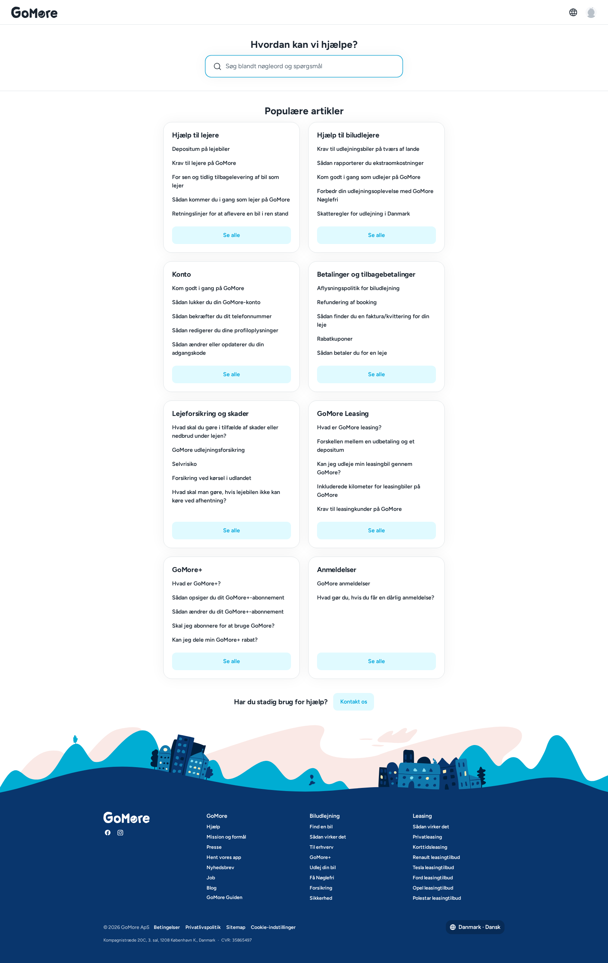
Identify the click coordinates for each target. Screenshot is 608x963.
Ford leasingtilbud (433, 878)
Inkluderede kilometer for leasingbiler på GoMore (368, 490)
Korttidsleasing (430, 847)
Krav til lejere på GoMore (204, 163)
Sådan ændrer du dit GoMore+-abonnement (228, 611)
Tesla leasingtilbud (433, 868)
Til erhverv (322, 847)
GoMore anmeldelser (343, 583)
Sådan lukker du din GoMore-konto (216, 302)
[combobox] (304, 66)
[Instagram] (120, 832)
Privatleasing (427, 837)
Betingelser (167, 927)
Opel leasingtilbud (433, 888)
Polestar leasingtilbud (437, 898)
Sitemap (235, 927)
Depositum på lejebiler (201, 149)
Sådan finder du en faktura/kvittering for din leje (373, 320)
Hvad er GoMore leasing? (349, 427)
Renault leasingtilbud (436, 857)
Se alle (231, 235)
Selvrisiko (184, 464)
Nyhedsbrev (220, 868)
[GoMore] (34, 12)
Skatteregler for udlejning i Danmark (363, 213)
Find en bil (321, 827)
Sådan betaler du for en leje (352, 352)
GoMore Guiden (224, 897)
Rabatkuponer (335, 338)
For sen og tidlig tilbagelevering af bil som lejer (225, 181)
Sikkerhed (321, 898)
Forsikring (321, 888)
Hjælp (213, 827)
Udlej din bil (323, 868)
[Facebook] (107, 832)
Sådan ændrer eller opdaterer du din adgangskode (218, 348)
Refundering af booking (347, 302)
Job (211, 878)
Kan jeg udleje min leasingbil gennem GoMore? (364, 468)
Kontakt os (353, 701)
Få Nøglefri (322, 878)
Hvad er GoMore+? (196, 583)
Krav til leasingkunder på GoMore (359, 509)
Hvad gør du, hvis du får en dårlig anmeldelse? (375, 597)
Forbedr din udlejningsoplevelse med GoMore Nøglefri (375, 195)
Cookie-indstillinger (273, 927)
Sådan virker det (328, 837)
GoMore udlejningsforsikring (208, 450)
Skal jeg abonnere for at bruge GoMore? (223, 625)
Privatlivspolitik (203, 927)
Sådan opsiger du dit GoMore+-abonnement (228, 597)
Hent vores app (224, 857)
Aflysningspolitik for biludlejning (358, 288)
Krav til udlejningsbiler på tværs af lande (368, 149)
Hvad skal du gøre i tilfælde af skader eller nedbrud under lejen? (225, 431)
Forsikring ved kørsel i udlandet (211, 478)
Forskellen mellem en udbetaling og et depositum (365, 445)
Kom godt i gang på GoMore (208, 288)
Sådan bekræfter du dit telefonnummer (222, 316)
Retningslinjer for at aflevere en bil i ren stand (230, 213)
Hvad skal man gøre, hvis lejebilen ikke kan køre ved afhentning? (226, 496)
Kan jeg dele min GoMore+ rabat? (215, 639)
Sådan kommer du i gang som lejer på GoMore (231, 199)
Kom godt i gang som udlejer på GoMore (368, 177)
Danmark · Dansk (479, 927)
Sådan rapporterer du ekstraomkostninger (370, 163)
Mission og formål (226, 837)
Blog (211, 888)
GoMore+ (320, 857)
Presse (214, 847)
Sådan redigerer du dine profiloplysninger (225, 330)
